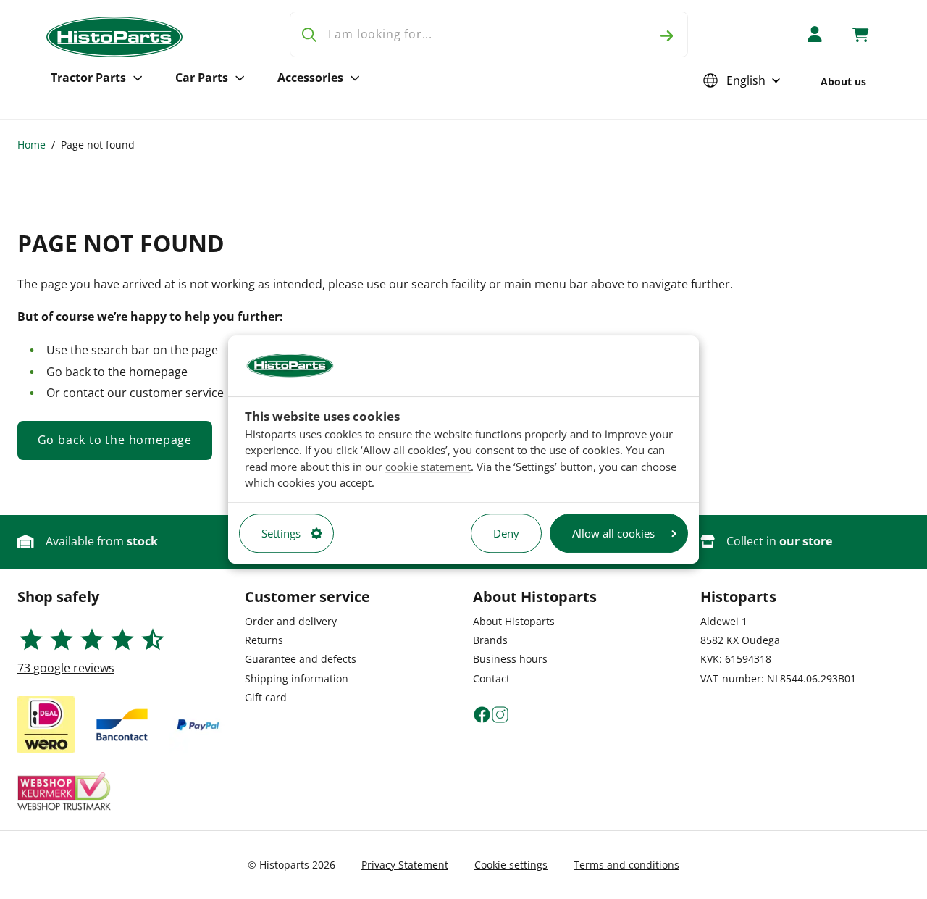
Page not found (98, 144)
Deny (506, 533)
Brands (490, 640)
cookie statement (428, 466)
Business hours (510, 659)
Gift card (266, 697)
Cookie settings (511, 864)
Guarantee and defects (300, 659)
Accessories (310, 77)
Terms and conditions (626, 864)
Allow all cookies (613, 533)
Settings (281, 533)
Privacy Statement (404, 864)
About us (843, 81)
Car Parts (201, 77)
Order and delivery (291, 621)
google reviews (65, 668)
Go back (68, 372)
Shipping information (296, 678)
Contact (491, 678)
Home (31, 144)
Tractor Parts (88, 77)
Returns (264, 640)
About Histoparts (514, 621)
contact (85, 393)
